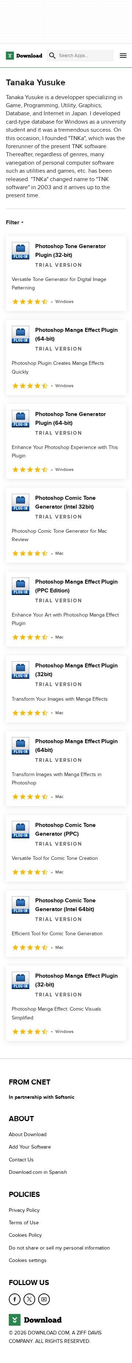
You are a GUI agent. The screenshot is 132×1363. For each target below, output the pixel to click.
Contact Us (21, 1159)
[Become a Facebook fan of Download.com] (15, 1299)
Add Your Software (30, 1147)
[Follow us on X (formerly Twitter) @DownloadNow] (29, 1299)
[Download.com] (24, 56)
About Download (28, 1134)
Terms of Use (24, 1223)
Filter (12, 222)
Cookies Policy (25, 1235)
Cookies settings (28, 1260)
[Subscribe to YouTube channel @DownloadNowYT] (44, 1299)
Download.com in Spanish (38, 1172)
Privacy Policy (24, 1210)
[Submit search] (52, 55)
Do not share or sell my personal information (59, 1247)
